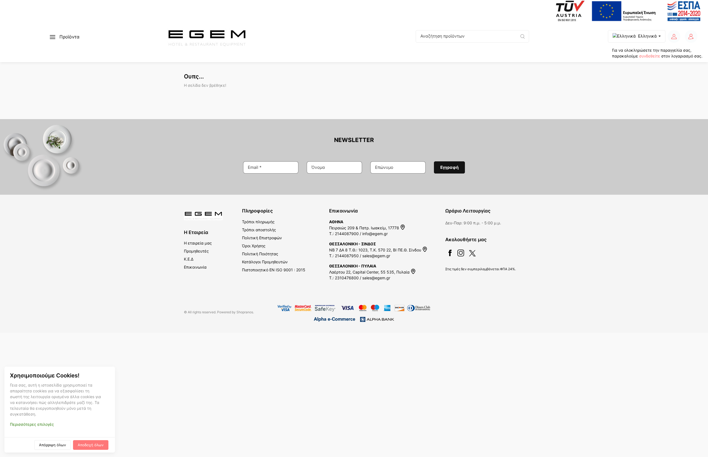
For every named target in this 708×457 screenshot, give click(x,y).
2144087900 (347, 233)
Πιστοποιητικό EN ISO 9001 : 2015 (273, 269)
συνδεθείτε (649, 56)
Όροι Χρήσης (254, 245)
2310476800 (347, 277)
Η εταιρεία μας (198, 243)
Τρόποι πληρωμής (258, 221)
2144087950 (347, 255)
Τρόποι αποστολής (259, 229)
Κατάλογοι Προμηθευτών (265, 261)
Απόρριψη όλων (52, 445)
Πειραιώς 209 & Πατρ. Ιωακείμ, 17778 (364, 227)
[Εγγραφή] (691, 36)
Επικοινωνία (195, 267)
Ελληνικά (647, 36)
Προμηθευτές (196, 251)
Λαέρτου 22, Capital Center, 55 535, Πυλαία (370, 272)
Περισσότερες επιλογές (32, 424)
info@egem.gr (375, 233)
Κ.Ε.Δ (188, 259)
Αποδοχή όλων (91, 445)
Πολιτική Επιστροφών (262, 237)
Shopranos (244, 312)
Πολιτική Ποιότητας (260, 253)
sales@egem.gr (376, 255)
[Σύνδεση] (674, 36)
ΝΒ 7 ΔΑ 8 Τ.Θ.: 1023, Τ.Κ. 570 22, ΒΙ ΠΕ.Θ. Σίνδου (375, 250)
